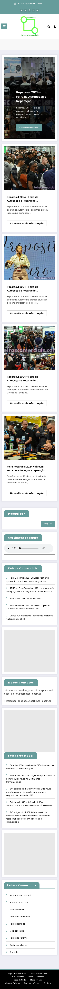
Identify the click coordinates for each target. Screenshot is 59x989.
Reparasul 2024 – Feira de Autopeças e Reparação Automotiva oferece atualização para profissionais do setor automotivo (26, 288)
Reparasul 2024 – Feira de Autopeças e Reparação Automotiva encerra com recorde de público (31, 97)
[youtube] (37, 10)
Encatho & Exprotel (19, 902)
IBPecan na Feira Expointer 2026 (25, 598)
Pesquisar (48, 523)
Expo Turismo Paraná (20, 895)
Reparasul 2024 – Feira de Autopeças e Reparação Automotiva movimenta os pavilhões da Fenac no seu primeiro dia (23, 378)
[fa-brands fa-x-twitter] (25, 10)
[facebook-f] (21, 10)
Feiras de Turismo (19, 937)
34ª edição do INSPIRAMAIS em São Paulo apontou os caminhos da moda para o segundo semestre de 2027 (28, 792)
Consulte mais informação (29, 127)
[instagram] (33, 10)
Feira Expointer (17, 909)
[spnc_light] (55, 27)
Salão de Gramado (20, 916)
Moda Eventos (17, 930)
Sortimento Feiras (18, 945)
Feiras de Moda (17, 923)
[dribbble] (29, 10)
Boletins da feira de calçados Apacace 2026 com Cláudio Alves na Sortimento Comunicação (30, 778)
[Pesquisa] (49, 27)
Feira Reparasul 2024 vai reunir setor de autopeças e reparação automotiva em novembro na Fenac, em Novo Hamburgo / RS (26, 468)
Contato (14, 952)
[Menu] (4, 26)
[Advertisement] (29, 651)
